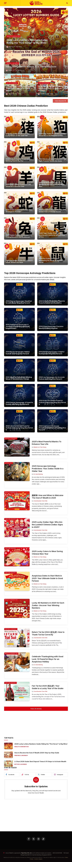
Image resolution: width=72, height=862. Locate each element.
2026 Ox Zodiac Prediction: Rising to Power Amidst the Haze (19, 261)
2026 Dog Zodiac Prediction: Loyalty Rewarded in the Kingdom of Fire (52, 134)
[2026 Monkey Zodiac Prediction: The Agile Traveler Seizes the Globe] (52, 152)
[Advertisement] (36, 724)
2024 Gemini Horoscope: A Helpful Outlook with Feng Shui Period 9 (51, 353)
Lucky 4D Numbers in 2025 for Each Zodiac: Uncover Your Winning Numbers (48, 605)
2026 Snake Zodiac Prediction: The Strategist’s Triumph (19, 211)
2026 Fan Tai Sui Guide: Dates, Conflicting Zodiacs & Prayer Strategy (50, 88)
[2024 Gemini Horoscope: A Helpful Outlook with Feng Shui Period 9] (52, 344)
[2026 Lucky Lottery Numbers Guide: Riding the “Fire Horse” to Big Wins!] (36, 29)
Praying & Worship (12, 63)
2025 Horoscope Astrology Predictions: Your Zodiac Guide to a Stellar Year (47, 468)
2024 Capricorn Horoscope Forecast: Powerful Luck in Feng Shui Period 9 (52, 428)
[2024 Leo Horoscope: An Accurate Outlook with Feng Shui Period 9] (52, 370)
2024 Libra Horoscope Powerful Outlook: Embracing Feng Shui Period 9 (19, 428)
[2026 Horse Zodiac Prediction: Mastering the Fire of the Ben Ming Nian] (52, 177)
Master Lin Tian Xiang (15, 46)
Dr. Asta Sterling (38, 474)
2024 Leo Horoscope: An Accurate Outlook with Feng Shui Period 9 (52, 378)
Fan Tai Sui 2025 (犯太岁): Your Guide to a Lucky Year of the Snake (47, 687)
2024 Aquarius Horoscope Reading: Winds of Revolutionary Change (19, 378)
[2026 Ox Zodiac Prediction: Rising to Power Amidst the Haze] (19, 253)
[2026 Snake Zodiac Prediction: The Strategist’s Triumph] (19, 202)
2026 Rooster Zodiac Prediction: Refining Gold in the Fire (18, 160)
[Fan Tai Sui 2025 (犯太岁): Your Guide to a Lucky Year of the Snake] (17, 691)
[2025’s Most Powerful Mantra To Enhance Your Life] (17, 447)
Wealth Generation (13, 36)
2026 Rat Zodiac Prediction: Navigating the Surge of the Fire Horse (50, 260)
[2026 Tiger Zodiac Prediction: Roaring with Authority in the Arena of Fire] (52, 228)
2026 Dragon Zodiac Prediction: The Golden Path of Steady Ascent (52, 211)
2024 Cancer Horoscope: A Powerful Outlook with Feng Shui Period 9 (19, 403)
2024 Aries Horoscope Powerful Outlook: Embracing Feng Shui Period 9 (52, 402)
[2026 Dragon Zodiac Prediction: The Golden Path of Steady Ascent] (52, 202)
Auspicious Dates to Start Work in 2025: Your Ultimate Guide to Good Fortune (47, 578)
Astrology (8, 463)
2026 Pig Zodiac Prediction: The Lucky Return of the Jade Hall (17, 134)
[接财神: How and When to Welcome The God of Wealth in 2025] (17, 500)
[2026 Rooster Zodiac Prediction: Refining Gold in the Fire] (19, 152)
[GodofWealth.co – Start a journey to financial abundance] (36, 3)
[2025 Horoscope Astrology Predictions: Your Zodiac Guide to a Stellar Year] (17, 471)
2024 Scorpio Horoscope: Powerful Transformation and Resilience (52, 302)
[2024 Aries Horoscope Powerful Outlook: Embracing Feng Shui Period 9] (52, 395)
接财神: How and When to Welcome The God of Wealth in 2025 (47, 496)
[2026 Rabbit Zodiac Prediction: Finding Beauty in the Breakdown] (19, 228)
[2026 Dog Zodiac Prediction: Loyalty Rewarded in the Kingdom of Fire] (52, 126)
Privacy (31, 859)
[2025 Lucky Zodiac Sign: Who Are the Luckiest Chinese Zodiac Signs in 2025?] (17, 527)
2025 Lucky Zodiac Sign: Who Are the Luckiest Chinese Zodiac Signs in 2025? (47, 524)
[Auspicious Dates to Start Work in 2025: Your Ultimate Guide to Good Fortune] (17, 581)
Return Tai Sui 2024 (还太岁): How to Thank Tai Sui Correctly (48, 633)
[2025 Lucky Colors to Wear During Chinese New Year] (17, 556)
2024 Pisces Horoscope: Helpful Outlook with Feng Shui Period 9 (18, 353)
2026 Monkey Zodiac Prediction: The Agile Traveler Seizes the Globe (52, 160)
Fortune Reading (44, 83)
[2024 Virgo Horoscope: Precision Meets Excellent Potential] (52, 319)
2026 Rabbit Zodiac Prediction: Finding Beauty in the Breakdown (18, 236)
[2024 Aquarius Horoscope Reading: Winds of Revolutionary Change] (19, 370)
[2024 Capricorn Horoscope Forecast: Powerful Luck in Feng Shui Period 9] (52, 420)
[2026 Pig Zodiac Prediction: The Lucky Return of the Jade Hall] (19, 126)
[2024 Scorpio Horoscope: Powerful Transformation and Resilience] (52, 294)
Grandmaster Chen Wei (40, 501)
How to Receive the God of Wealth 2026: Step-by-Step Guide (31, 67)
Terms (66, 857)
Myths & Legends (12, 83)
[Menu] (5, 3)
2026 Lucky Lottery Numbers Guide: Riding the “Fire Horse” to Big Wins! (27, 41)
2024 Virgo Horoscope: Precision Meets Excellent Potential (51, 327)
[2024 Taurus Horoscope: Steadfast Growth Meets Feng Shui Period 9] (19, 294)
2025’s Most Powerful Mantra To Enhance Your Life (46, 442)
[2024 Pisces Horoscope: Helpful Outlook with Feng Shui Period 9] (19, 344)
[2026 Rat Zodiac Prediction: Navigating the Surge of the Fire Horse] (52, 253)
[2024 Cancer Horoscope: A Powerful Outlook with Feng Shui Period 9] (19, 395)
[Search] (67, 3)
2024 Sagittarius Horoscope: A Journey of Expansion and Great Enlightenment (18, 326)
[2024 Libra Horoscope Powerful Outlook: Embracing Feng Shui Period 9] (19, 420)
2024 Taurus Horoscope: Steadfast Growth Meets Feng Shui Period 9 (19, 302)
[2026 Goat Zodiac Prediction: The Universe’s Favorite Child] (19, 177)
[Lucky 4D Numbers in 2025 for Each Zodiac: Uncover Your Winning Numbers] (17, 608)
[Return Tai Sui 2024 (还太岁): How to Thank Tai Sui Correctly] (17, 637)
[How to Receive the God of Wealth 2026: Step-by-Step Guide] (36, 62)
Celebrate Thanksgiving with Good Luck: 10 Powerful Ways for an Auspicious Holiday (47, 659)
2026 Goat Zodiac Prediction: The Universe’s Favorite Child (18, 185)
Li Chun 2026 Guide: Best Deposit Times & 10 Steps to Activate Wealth (20, 88)
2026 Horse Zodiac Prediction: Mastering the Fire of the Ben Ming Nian (51, 184)
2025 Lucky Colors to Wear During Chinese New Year (47, 552)
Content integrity (38, 859)
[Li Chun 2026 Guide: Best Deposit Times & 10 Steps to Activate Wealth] (8, 763)
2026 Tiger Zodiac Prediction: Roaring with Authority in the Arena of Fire (52, 235)
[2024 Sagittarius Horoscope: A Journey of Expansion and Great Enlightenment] (19, 319)
